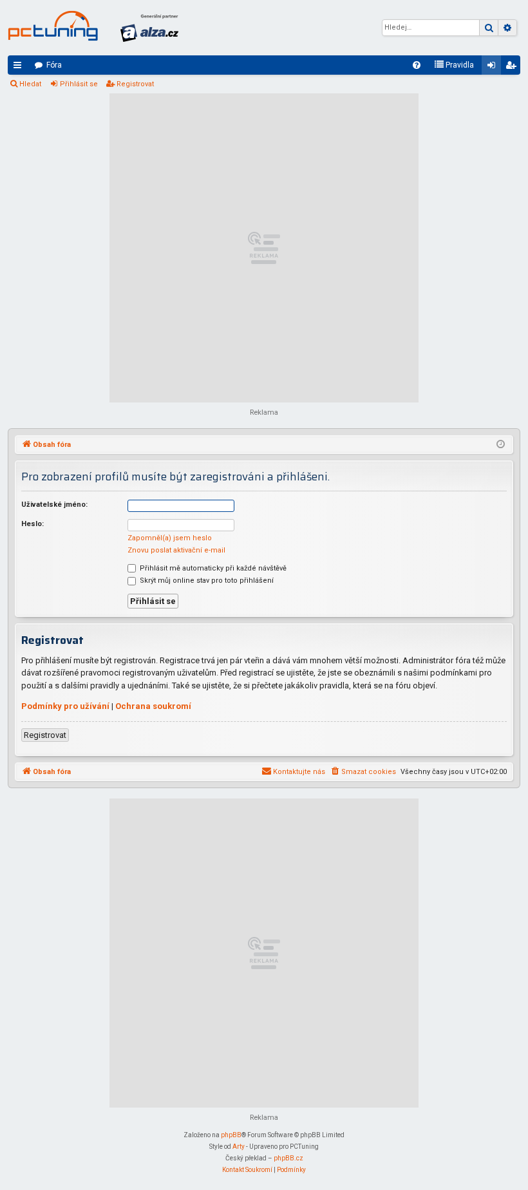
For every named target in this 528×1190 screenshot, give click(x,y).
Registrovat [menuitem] (513, 68)
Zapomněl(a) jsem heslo (169, 538)
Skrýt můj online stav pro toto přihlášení (206, 580)
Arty (238, 1146)
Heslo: (32, 524)
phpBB (231, 1134)
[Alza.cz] (149, 27)
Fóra (54, 65)
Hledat (30, 84)
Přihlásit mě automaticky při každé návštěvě (212, 568)
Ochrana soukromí (153, 706)
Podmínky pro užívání (65, 706)
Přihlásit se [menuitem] (494, 68)
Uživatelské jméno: (54, 504)
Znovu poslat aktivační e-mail (176, 550)
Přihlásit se (79, 84)
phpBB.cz (288, 1158)
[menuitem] (416, 65)
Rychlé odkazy (20, 68)
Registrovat (135, 84)
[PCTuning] (53, 26)
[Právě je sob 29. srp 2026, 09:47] (500, 445)
